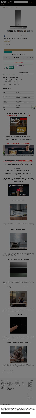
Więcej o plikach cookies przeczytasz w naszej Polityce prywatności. (11, 410)
